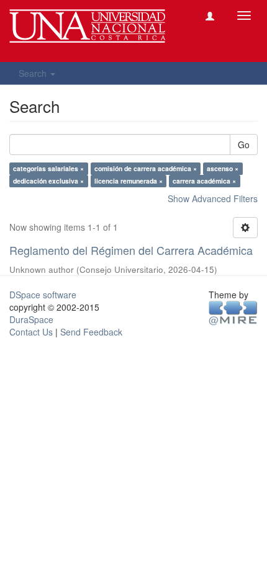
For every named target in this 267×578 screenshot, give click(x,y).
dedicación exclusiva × (48, 180)
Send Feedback (91, 332)
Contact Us (31, 332)
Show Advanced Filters (213, 198)
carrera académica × (204, 180)
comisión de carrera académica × (145, 168)
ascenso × (222, 168)
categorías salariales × (48, 168)
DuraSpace (31, 319)
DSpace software (42, 294)
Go (244, 144)
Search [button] (34, 73)
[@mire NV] (233, 312)
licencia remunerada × (128, 180)
